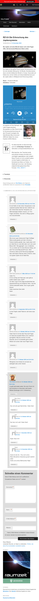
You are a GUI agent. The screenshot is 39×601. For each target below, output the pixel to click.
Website (8, 527)
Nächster (33, 31)
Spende (14, 591)
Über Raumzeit (13, 22)
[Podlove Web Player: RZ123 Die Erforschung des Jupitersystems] (19, 104)
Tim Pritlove (19, 183)
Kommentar (10, 487)
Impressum (14, 26)
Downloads (6, 26)
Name (9, 509)
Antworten (13, 219)
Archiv (29, 22)
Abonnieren (22, 22)
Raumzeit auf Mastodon (9, 598)
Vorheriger (6, 31)
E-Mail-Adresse (11, 518)
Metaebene (6, 591)
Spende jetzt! (30, 1)
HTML (18, 168)
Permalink (27, 185)
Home (4, 22)
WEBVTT (23, 168)
